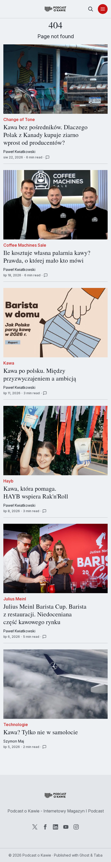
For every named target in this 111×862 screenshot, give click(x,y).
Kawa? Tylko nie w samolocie (40, 732)
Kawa (8, 363)
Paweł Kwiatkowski (19, 151)
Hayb (8, 480)
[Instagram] (76, 827)
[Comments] (47, 157)
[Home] (55, 9)
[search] (90, 9)
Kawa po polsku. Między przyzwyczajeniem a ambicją (39, 375)
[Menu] (103, 9)
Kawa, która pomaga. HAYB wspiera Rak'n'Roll (35, 492)
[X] (34, 827)
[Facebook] (45, 827)
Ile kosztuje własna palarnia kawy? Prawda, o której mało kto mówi (46, 257)
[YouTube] (65, 827)
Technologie (15, 724)
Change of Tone (19, 119)
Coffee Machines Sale (24, 245)
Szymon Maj (13, 741)
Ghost (84, 855)
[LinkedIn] (55, 827)
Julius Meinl (14, 598)
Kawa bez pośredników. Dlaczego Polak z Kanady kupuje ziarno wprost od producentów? (45, 135)
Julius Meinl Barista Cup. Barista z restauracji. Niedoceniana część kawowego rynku (44, 614)
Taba (98, 855)
